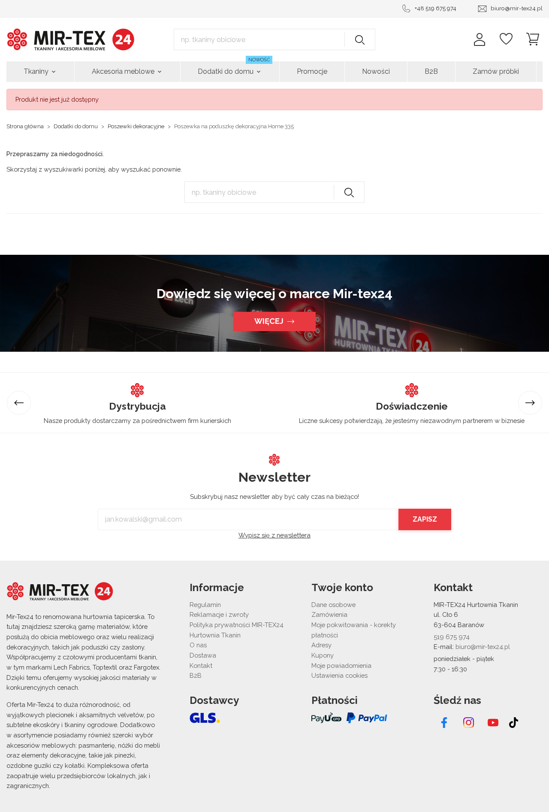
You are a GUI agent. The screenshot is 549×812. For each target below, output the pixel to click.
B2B (196, 675)
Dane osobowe (333, 604)
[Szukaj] (359, 39)
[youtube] (493, 722)
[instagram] (468, 722)
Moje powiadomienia (341, 665)
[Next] (530, 403)
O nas (198, 645)
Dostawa (203, 655)
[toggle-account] (479, 39)
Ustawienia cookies (339, 675)
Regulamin (205, 604)
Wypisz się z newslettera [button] (274, 535)
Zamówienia (329, 614)
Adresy (321, 645)
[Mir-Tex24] (70, 38)
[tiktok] (514, 722)
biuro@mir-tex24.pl (517, 8)
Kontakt (201, 665)
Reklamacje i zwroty (219, 614)
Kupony (322, 655)
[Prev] (19, 403)
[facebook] (444, 722)
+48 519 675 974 (435, 8)
